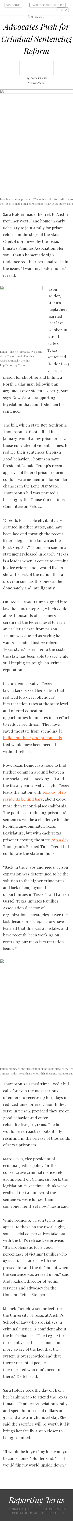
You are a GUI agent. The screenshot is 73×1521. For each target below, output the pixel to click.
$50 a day (59, 839)
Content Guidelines (40, 1509)
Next (62, 9)
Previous (14, 5)
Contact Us (16, 1509)
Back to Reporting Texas (47, 5)
